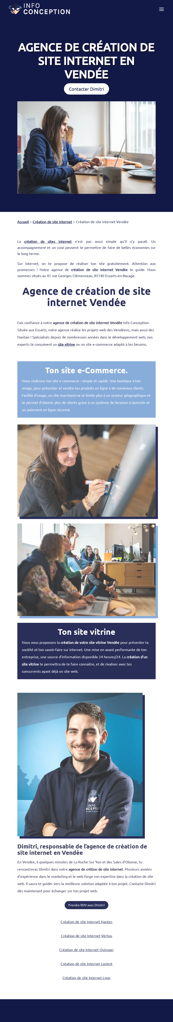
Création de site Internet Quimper (86, 949)
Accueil (23, 221)
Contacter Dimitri (86, 89)
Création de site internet (52, 221)
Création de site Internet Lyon (86, 977)
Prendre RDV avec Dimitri (86, 905)
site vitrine (66, 344)
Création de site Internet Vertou (86, 935)
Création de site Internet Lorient (86, 963)
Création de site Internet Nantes (86, 921)
